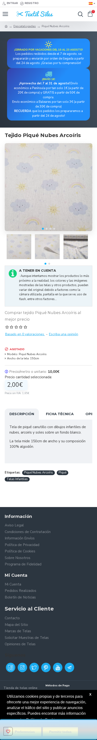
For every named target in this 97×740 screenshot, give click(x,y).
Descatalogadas (24, 26)
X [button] (90, 694)
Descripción (21, 414)
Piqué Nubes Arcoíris (38, 472)
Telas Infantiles (17, 479)
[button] (43, 229)
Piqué (62, 472)
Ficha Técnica (60, 414)
